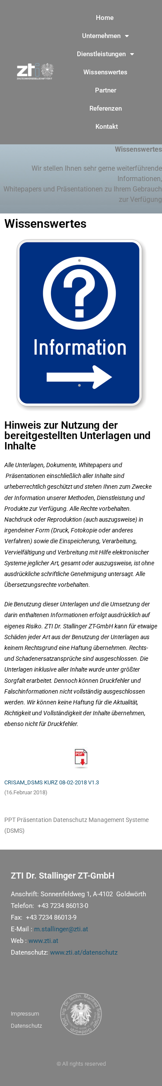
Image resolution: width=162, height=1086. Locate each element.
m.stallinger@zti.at (61, 929)
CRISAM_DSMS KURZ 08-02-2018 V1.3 (51, 782)
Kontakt (106, 127)
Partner (105, 90)
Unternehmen (101, 36)
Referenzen (105, 108)
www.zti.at (43, 941)
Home (105, 18)
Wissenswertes (105, 72)
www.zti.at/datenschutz (84, 952)
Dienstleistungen (101, 54)
